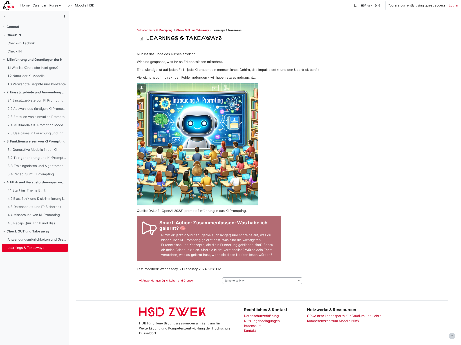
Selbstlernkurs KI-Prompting (155, 30)
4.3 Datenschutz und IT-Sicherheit (34, 207)
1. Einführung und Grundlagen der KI (34, 59)
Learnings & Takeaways (26, 248)
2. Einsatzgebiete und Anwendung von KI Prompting (36, 92)
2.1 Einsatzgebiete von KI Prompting (35, 100)
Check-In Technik (21, 43)
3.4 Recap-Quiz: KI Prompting (31, 174)
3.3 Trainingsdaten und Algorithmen (36, 166)
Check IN (13, 35)
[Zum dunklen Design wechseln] (355, 5)
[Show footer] (452, 336)
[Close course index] (4, 16)
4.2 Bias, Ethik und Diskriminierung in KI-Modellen (37, 199)
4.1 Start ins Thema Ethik (27, 190)
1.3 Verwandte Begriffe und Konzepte (37, 84)
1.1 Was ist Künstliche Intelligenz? (33, 68)
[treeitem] (34, 27)
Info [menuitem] (67, 5)
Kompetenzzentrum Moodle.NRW (333, 321)
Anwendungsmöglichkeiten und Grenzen (37, 239)
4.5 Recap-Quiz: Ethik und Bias (31, 223)
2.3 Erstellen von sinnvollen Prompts (36, 117)
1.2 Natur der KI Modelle (26, 76)
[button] (372, 5)
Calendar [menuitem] (39, 5)
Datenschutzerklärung (261, 316)
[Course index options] (64, 16)
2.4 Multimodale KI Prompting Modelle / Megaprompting (37, 125)
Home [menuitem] (25, 5)
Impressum (252, 326)
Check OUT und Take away (28, 231)
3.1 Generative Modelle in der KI (32, 149)
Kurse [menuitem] (53, 5)
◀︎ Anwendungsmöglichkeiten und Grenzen (166, 280)
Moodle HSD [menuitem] (84, 5)
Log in (453, 5)
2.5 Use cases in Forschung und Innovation (37, 133)
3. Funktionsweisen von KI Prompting (36, 141)
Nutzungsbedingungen (262, 321)
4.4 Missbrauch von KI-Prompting (34, 215)
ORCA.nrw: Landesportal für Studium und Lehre (344, 316)
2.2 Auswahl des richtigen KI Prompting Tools (37, 109)
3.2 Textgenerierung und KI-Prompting (37, 158)
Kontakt (250, 331)
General (12, 27)
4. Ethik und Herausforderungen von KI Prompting (36, 182)
